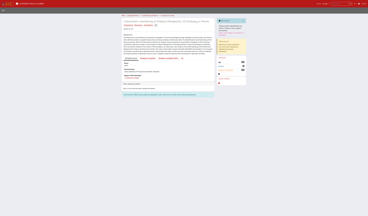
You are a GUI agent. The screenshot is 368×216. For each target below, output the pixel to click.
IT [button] (355, 4)
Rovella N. (148, 25)
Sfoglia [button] (325, 4)
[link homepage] (7, 3)
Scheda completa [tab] (147, 58)
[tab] (182, 58)
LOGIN (363, 4)
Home (319, 4)
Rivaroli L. (138, 25)
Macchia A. (128, 25)
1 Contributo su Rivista (149, 15)
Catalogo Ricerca (133, 15)
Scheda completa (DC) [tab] (168, 58)
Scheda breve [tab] (131, 58)
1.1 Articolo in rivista (167, 15)
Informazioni (225, 21)
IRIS (123, 15)
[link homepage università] (30, 3)
